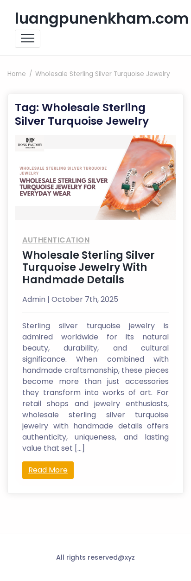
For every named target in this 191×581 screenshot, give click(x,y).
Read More (48, 470)
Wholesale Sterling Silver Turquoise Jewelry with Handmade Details (88, 267)
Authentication (55, 240)
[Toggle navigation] (27, 39)
